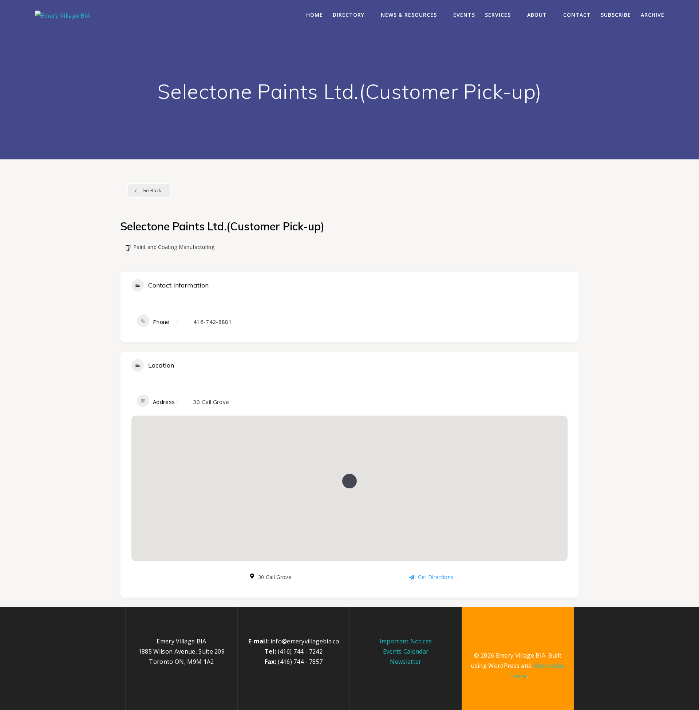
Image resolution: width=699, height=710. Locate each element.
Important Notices (406, 641)
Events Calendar (406, 651)
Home (314, 14)
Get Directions (435, 577)
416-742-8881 (212, 321)
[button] (349, 481)
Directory (348, 14)
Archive (652, 14)
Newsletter (405, 662)
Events (464, 14)
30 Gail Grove (211, 401)
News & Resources (409, 14)
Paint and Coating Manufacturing (173, 246)
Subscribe (616, 14)
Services (498, 14)
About (537, 14)
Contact (577, 14)
